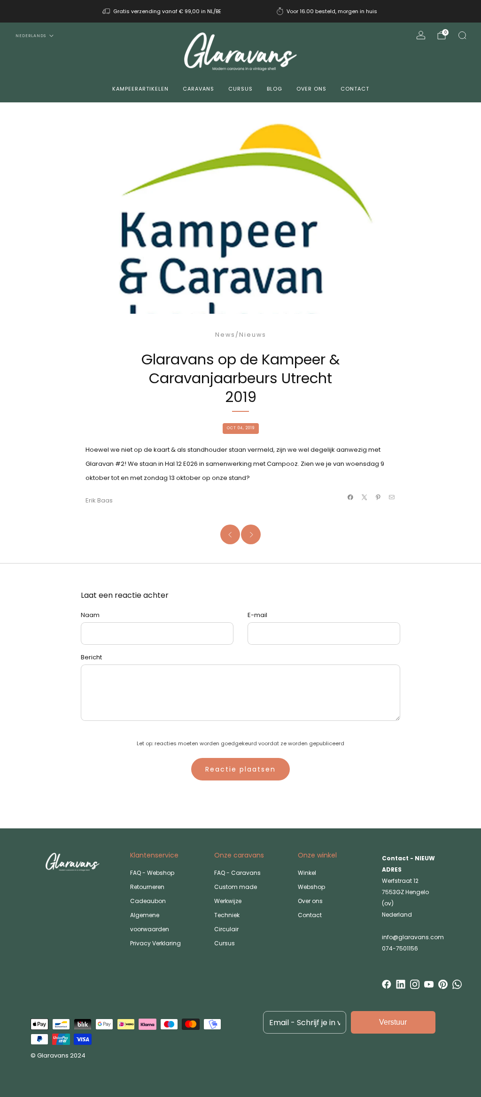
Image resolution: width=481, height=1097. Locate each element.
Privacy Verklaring (155, 943)
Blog (274, 89)
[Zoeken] (462, 35)
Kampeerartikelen (140, 89)
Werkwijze (227, 901)
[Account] (421, 35)
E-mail (257, 614)
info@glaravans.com (413, 937)
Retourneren (147, 887)
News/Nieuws (240, 335)
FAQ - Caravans (237, 873)
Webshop (311, 887)
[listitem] (162, 11)
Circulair (226, 929)
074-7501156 (400, 948)
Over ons (311, 89)
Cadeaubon (148, 901)
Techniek (227, 915)
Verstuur (393, 1022)
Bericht (91, 657)
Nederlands (31, 36)
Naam (90, 614)
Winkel (307, 873)
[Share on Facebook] (350, 497)
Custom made (235, 887)
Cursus (240, 89)
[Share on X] (364, 497)
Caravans (198, 89)
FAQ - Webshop (152, 873)
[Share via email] (392, 497)
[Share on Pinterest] (378, 497)
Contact (355, 89)
